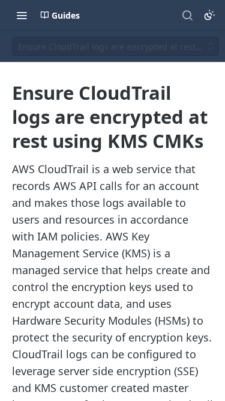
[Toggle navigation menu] (21, 15)
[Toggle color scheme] (209, 15)
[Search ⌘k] (187, 15)
